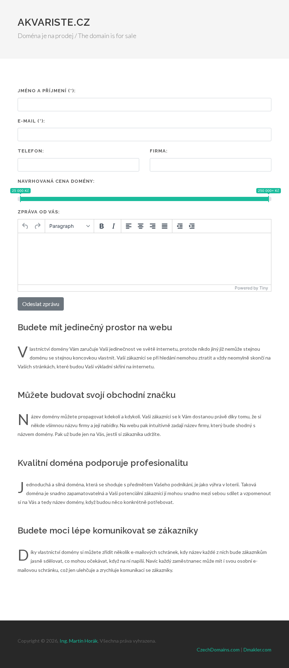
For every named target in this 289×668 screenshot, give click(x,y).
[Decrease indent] (180, 226)
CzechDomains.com (218, 650)
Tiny (263, 288)
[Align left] (129, 226)
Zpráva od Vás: (39, 211)
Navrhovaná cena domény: (56, 181)
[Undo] (25, 226)
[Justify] (165, 226)
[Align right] (153, 226)
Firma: (159, 151)
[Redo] (37, 226)
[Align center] (141, 226)
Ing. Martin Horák (79, 641)
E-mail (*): (31, 121)
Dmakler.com (257, 650)
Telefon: (31, 151)
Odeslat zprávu (40, 303)
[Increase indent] (192, 226)
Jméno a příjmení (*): (47, 90)
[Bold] (101, 226)
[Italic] (113, 226)
